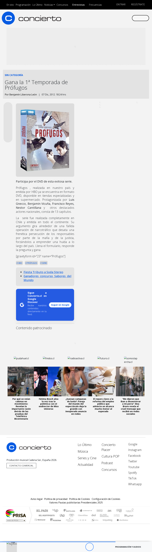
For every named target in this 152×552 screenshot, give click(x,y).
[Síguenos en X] (110, 18)
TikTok (132, 478)
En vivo (10, 4)
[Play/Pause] (89, 547)
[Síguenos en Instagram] (101, 18)
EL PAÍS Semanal (101, 515)
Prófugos (32, 263)
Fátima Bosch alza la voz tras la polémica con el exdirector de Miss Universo (49, 403)
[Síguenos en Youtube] (115, 18)
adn (119, 511)
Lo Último (37, 4)
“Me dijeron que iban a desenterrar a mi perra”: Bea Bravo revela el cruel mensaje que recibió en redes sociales (131, 406)
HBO (20, 263)
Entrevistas (78, 4)
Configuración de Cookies (106, 499)
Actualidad (85, 464)
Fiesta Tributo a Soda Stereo (43, 272)
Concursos (62, 4)
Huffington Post (46, 515)
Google (132, 444)
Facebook (134, 456)
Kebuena (130, 515)
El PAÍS (42, 511)
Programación (23, 4)
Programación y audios (128, 546)
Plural (69, 523)
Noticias (48, 4)
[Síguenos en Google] (96, 18)
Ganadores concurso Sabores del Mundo (47, 278)
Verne (110, 515)
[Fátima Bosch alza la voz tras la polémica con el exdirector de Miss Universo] (49, 381)
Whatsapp (135, 484)
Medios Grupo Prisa (15, 520)
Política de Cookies (79, 499)
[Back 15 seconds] (81, 547)
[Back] (73, 547)
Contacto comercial (21, 465)
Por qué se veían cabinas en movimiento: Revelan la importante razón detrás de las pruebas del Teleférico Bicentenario (21, 408)
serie (44, 263)
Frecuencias (95, 4)
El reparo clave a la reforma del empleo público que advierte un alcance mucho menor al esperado (103, 405)
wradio (71, 515)
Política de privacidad (55, 499)
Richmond (40, 523)
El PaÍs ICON (82, 523)
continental (93, 515)
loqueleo (106, 523)
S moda (94, 523)
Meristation (121, 523)
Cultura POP (110, 456)
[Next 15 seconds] (98, 547)
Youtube (133, 467)
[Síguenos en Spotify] (120, 18)
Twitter (132, 461)
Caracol (130, 511)
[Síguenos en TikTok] (124, 18)
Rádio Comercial (134, 523)
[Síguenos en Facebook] (105, 18)
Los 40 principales (56, 511)
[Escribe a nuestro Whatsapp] (129, 18)
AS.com (109, 511)
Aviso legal (36, 499)
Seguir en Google (60, 304)
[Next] (106, 547)
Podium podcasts (40, 519)
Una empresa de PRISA (15, 513)
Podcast (107, 463)
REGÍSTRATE (137, 4)
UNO (62, 515)
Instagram (135, 450)
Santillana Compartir (86, 511)
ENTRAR (120, 4)
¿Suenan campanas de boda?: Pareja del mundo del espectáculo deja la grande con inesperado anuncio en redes (76, 406)
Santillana (70, 511)
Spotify (132, 473)
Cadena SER (99, 511)
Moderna (55, 523)
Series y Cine (87, 458)
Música (83, 451)
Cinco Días (82, 515)
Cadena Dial (119, 515)
